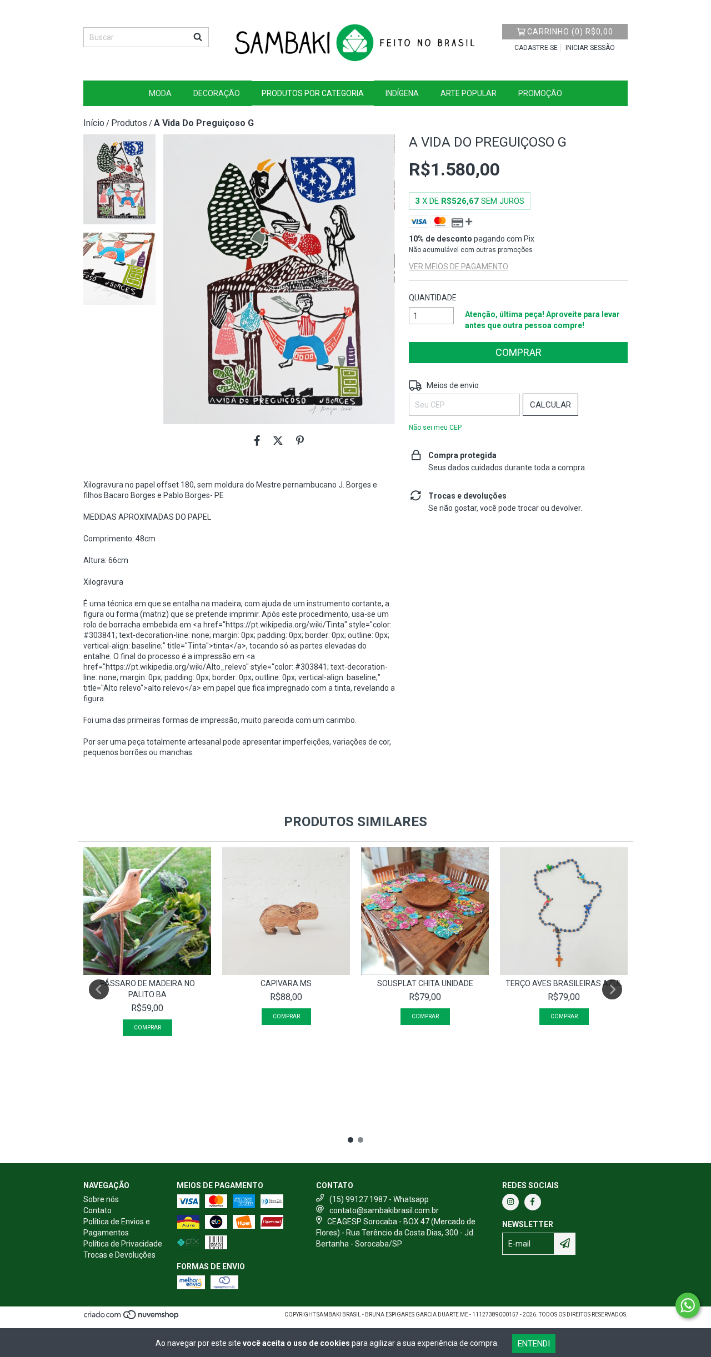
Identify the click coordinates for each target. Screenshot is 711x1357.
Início (93, 123)
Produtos (129, 123)
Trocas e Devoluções (119, 1254)
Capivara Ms (286, 983)
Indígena (402, 93)
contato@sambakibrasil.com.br (384, 1210)
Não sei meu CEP (435, 427)
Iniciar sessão (590, 48)
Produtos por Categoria (313, 93)
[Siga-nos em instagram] (510, 1202)
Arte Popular (468, 93)
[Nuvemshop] (132, 1318)
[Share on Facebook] (257, 440)
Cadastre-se (536, 48)
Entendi (534, 1344)
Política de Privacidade (122, 1243)
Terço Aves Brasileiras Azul (563, 983)
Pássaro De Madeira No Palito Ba (147, 989)
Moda (160, 93)
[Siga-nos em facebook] (532, 1202)
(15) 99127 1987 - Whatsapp (379, 1199)
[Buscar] (198, 37)
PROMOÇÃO (540, 93)
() (570, 31)
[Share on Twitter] (278, 440)
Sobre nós (101, 1199)
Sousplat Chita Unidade (425, 983)
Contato (97, 1210)
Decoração (216, 93)
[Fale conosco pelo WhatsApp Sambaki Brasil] (687, 1305)
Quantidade (433, 297)
